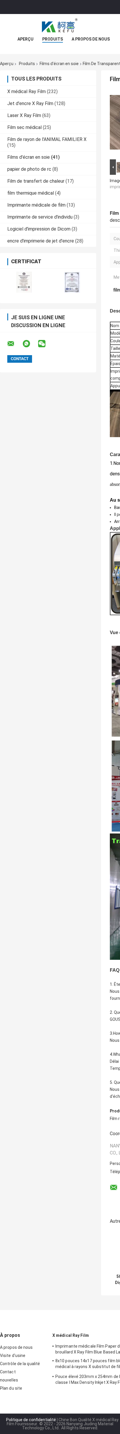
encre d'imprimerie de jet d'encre (40, 241)
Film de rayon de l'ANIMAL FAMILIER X (47, 139)
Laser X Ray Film (24, 115)
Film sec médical (24, 127)
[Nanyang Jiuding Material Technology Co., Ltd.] (60, 25)
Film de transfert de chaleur (35, 181)
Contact (8, 1372)
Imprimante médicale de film (36, 205)
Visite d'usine (12, 1355)
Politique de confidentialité (31, 1419)
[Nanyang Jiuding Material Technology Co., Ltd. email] (14, 343)
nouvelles (9, 1380)
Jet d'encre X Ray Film (30, 103)
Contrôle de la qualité (20, 1363)
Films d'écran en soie (59, 63)
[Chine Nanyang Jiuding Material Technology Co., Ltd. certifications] (24, 282)
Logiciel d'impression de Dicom (38, 229)
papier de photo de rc (29, 169)
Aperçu (25, 39)
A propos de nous (91, 39)
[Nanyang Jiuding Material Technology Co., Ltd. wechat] (45, 343)
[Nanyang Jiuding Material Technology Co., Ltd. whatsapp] (30, 343)
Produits (52, 39)
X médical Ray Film (26, 91)
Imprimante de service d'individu (40, 217)
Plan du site (11, 1388)
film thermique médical (30, 193)
